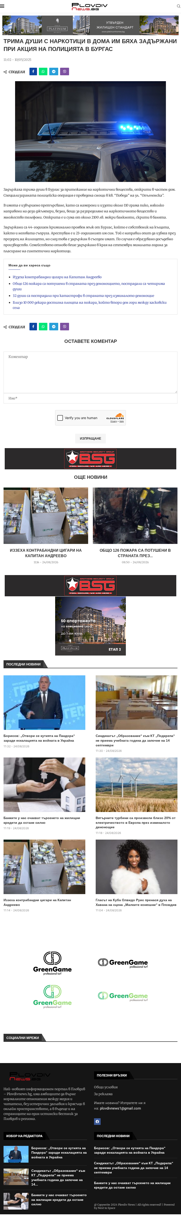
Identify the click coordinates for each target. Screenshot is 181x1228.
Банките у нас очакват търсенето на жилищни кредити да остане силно (42, 820)
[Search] (178, 6)
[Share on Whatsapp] (43, 71)
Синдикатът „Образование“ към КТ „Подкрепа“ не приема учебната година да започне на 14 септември (135, 740)
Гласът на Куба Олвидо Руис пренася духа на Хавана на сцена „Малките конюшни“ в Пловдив (136, 902)
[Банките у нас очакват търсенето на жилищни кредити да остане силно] (44, 784)
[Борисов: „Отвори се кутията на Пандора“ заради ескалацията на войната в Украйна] (44, 702)
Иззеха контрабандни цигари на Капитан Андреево (57, 277)
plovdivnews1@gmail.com (120, 1108)
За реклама (103, 1094)
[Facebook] (97, 1121)
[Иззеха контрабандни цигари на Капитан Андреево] (46, 516)
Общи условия (106, 1087)
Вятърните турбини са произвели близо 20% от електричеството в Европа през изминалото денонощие (136, 822)
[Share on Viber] (64, 71)
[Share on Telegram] (53, 71)
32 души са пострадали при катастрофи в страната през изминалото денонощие (83, 296)
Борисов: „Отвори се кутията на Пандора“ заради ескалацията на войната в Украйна (39, 738)
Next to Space (106, 1208)
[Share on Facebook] (33, 71)
